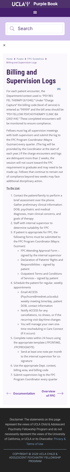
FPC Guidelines (35, 58)
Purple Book (46, 3)
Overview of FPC (48, 393)
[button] (35, 12)
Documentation (24, 393)
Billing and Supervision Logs (31, 76)
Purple (20, 58)
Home (9, 58)
